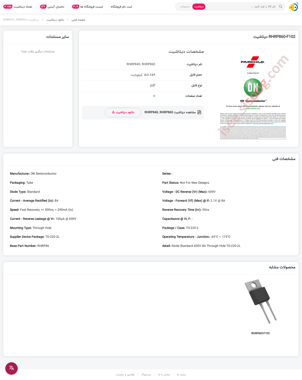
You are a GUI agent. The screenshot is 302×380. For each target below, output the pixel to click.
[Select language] (11, 368)
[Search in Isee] (280, 6)
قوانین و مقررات (125, 374)
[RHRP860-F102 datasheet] (260, 309)
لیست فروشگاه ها (88, 6)
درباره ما (181, 374)
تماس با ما (164, 374)
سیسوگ (146, 374)
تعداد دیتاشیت (18, 6)
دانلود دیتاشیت (55, 20)
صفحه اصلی (78, 20)
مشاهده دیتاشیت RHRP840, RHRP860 (171, 112)
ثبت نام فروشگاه (121, 6)
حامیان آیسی (52, 6)
